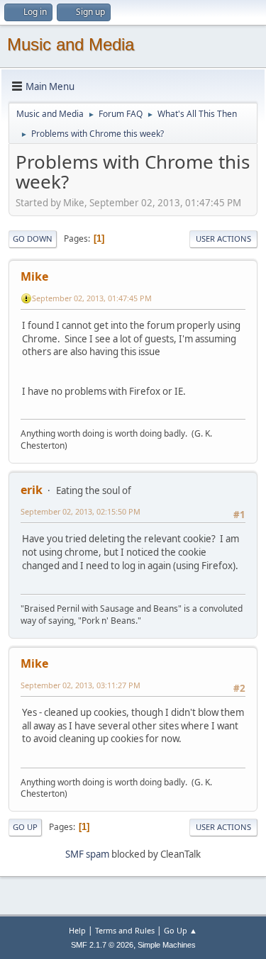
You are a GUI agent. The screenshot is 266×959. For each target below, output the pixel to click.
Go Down (32, 238)
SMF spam (87, 854)
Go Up (25, 826)
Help (77, 930)
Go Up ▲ (180, 930)
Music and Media (70, 44)
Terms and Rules (125, 930)
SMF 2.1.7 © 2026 (102, 945)
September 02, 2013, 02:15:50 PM (80, 511)
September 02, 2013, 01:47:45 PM (92, 298)
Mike (34, 276)
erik (32, 490)
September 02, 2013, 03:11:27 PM (80, 685)
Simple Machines (167, 945)
